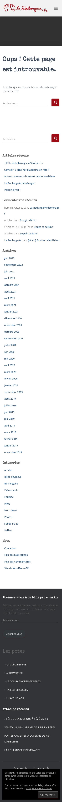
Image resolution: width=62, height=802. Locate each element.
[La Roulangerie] (27, 8)
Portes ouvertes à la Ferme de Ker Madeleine (29, 176)
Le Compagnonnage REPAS (23, 681)
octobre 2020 (11, 331)
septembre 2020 (13, 338)
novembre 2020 (13, 325)
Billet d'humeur (12, 476)
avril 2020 (9, 365)
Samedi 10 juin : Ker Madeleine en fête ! (26, 169)
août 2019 (10, 398)
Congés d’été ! (28, 220)
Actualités (43, 768)
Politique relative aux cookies (39, 788)
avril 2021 (9, 298)
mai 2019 (9, 418)
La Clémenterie (16, 664)
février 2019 (11, 439)
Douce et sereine (43, 227)
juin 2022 (9, 271)
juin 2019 (9, 412)
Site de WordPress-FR (16, 568)
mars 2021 (10, 305)
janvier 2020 (11, 385)
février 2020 (11, 378)
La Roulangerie (12, 240)
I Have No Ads (15, 698)
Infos (7, 503)
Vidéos (8, 530)
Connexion (10, 548)
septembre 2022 (13, 264)
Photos (8, 517)
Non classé (10, 510)
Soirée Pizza (11, 523)
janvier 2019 (11, 445)
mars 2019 (10, 432)
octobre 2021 (11, 284)
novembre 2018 (13, 452)
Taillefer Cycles (17, 689)
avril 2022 (9, 278)
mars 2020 (10, 372)
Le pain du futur (29, 233)
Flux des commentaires (17, 561)
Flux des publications (16, 554)
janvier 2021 (11, 311)
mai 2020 (9, 358)
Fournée (9, 497)
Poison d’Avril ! (12, 189)
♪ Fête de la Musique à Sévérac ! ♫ (23, 163)
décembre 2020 (13, 318)
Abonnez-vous (14, 633)
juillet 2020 (10, 345)
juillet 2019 (10, 405)
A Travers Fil (14, 673)
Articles (8, 470)
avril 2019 (9, 425)
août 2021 (10, 291)
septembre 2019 (13, 392)
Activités (22, 768)
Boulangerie (11, 483)
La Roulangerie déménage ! (19, 183)
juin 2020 (9, 351)
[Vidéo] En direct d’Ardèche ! (43, 240)
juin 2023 (9, 258)
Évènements (11, 490)
